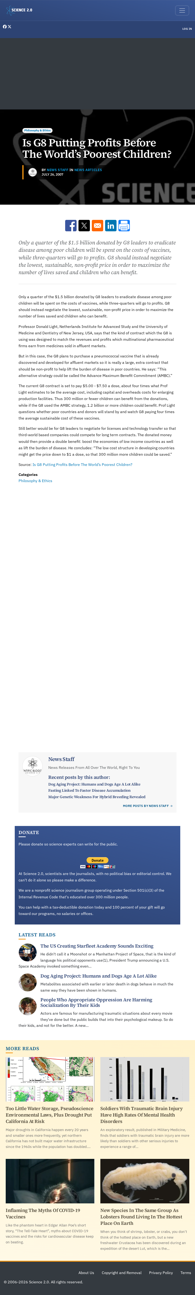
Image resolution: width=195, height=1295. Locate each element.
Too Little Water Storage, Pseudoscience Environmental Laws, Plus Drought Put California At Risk (49, 1115)
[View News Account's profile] (32, 172)
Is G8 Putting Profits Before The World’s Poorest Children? (82, 464)
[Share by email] (97, 225)
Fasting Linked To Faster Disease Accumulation (89, 790)
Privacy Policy (161, 1272)
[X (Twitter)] (9, 26)
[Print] (124, 225)
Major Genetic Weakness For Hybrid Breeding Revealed (97, 796)
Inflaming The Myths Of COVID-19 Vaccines (43, 1213)
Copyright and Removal (121, 1272)
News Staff (57, 170)
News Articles (88, 170)
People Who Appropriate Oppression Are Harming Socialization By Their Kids (96, 1002)
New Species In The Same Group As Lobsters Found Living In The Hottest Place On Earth (141, 1216)
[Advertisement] (97, 73)
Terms (185, 1272)
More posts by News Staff (146, 806)
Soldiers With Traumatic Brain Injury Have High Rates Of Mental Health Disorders (141, 1115)
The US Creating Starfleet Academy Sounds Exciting (96, 946)
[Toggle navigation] (182, 10)
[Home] (21, 10)
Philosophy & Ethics (37, 130)
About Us (86, 1272)
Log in (187, 28)
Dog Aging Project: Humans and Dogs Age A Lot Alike (94, 784)
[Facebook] (5, 26)
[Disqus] (97, 549)
